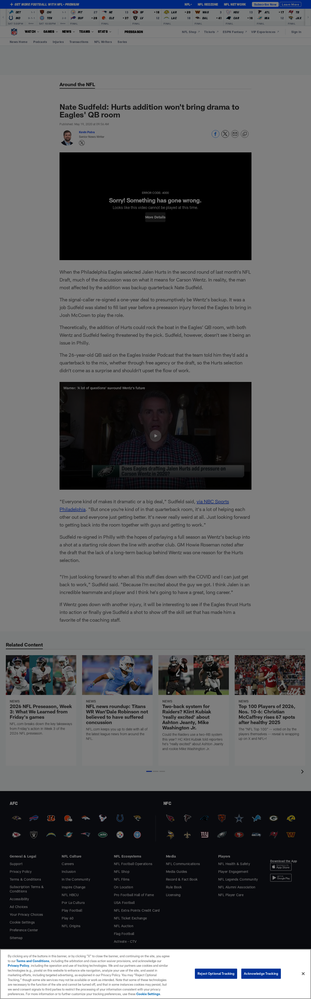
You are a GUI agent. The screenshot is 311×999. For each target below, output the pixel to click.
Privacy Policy (18, 965)
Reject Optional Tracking (216, 973)
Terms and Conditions (32, 961)
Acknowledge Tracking (261, 973)
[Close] (303, 973)
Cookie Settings (148, 994)
